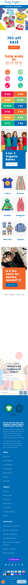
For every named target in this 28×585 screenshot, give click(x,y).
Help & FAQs (7, 503)
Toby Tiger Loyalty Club (11, 526)
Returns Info (7, 495)
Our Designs (7, 469)
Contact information (14, 583)
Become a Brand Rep (10, 530)
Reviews (6, 477)
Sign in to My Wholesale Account (11, 543)
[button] (2, 2)
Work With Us (8, 473)
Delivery (6, 491)
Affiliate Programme (10, 534)
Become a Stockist (9, 549)
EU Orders (6, 481)
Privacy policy (20, 579)
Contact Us (7, 499)
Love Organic (7, 461)
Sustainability (7, 465)
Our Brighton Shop (9, 538)
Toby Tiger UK (13, 577)
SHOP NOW (11, 164)
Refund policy (12, 579)
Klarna (5, 516)
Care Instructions (9, 512)
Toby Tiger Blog (8, 553)
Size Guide (6, 507)
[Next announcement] (25, 6)
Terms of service (10, 581)
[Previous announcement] (3, 6)
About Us (6, 456)
